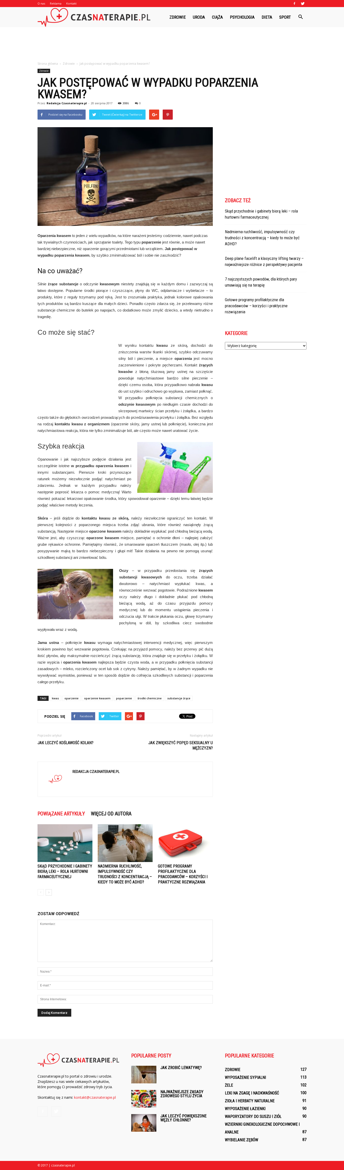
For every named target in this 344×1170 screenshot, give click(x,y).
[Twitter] (302, 3)
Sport (285, 17)
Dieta (267, 17)
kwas (55, 698)
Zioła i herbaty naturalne (249, 1100)
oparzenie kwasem (97, 698)
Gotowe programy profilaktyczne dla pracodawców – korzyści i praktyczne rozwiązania (256, 305)
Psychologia (242, 17)
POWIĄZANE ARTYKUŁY (61, 814)
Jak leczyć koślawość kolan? (65, 742)
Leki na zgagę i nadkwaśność (252, 1093)
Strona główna (48, 63)
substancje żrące (178, 698)
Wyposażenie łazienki (245, 1108)
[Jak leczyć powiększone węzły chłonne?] (143, 1123)
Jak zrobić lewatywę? (181, 1067)
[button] (300, 17)
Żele (229, 1085)
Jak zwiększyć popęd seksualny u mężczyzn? (180, 745)
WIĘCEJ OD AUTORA (111, 814)
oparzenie (71, 698)
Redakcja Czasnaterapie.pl (67, 103)
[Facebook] (294, 3)
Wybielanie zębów (241, 1140)
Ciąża (217, 17)
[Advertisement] (172, 44)
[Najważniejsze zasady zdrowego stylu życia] (143, 1099)
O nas (41, 3)
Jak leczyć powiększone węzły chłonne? (183, 1118)
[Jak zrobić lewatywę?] (143, 1074)
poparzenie (124, 698)
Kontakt (71, 3)
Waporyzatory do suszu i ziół (253, 1116)
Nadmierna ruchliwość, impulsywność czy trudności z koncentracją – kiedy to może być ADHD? (262, 237)
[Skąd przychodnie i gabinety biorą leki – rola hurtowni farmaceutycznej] (65, 843)
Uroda (199, 17)
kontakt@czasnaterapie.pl (95, 1097)
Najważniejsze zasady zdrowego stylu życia (181, 1093)
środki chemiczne (149, 698)
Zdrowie (177, 17)
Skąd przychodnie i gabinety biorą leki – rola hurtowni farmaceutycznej (65, 871)
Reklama (55, 3)
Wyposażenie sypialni (245, 1077)
